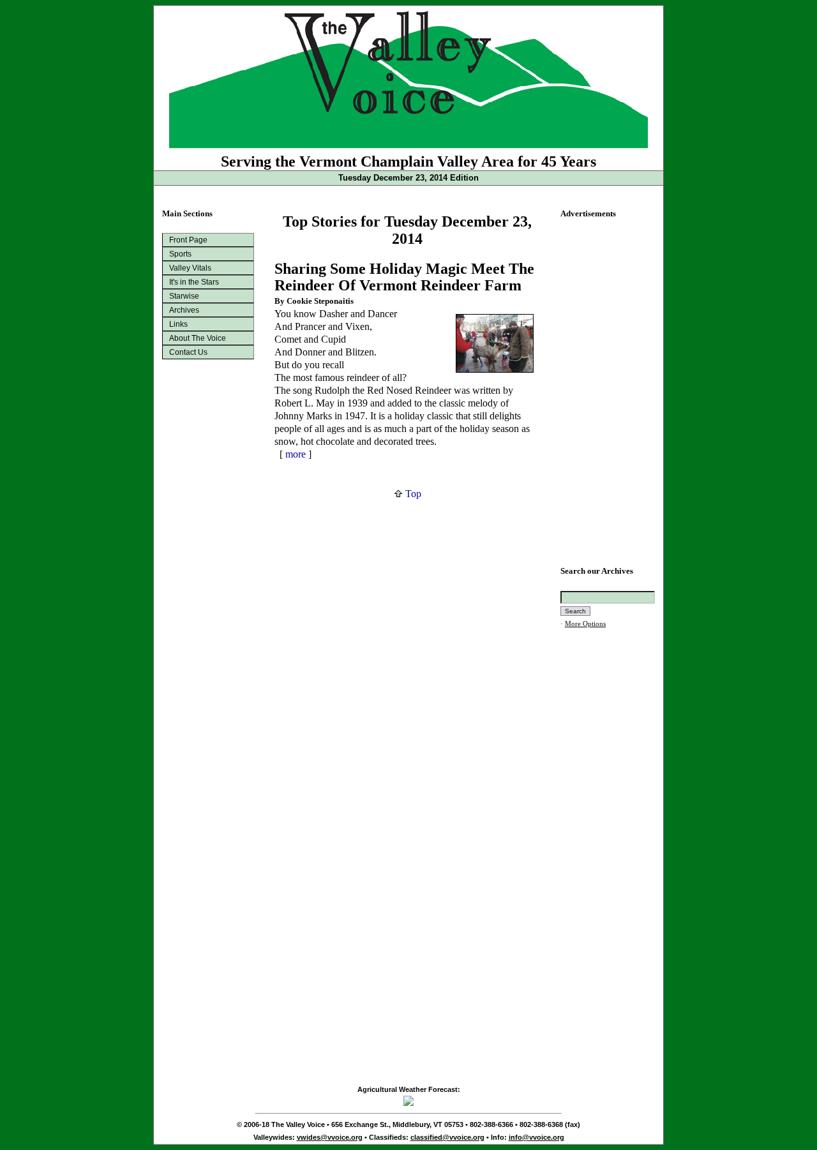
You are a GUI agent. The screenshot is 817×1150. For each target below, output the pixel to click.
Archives (184, 310)
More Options (585, 623)
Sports (180, 254)
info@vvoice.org (536, 1137)
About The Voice (197, 338)
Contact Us (188, 352)
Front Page (188, 239)
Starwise (184, 296)
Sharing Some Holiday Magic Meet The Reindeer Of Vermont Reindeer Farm (404, 277)
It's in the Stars (194, 282)
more (295, 454)
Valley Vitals (190, 268)
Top (412, 493)
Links (178, 324)
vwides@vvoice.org (330, 1137)
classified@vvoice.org (447, 1137)
